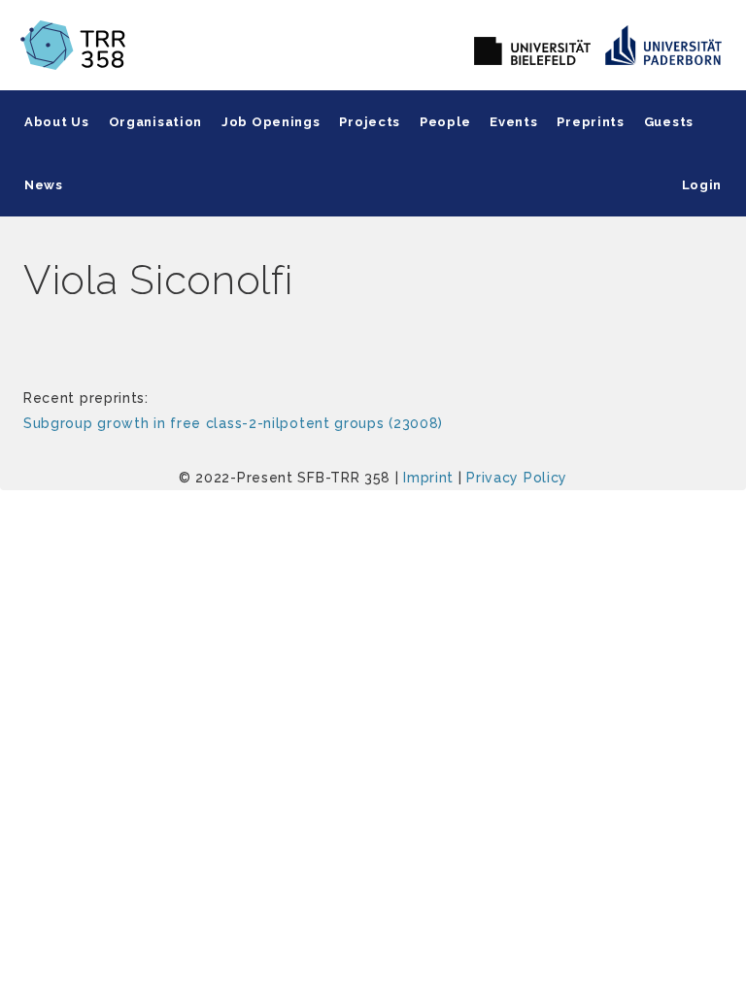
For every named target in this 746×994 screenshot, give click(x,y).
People (445, 122)
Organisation (155, 122)
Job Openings (270, 122)
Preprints (590, 122)
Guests (669, 122)
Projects (369, 122)
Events (513, 122)
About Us (56, 122)
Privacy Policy (516, 477)
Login (702, 185)
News (43, 185)
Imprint (428, 477)
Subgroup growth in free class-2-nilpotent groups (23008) (233, 423)
